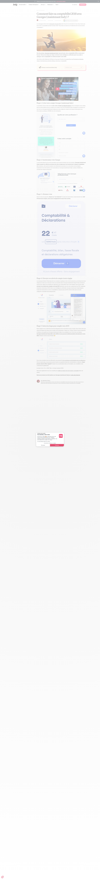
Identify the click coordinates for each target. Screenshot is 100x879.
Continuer (57, 445)
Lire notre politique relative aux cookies (43, 441)
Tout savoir (43, 445)
